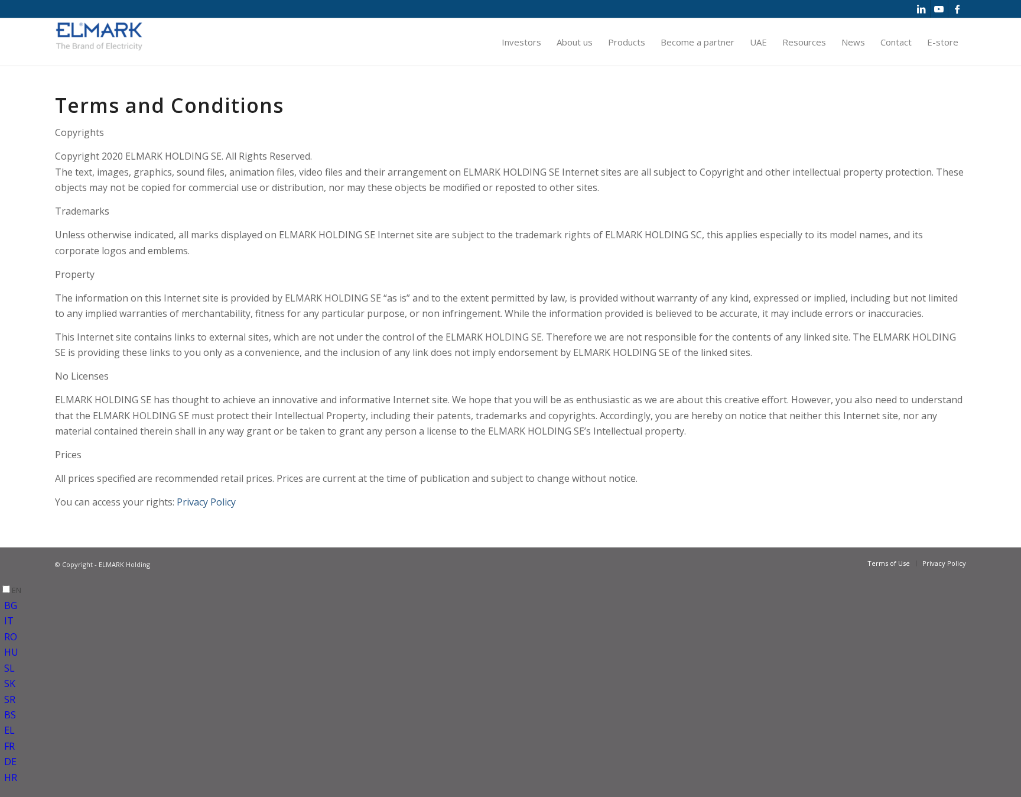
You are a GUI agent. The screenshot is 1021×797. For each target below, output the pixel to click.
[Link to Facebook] (957, 9)
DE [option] (10, 761)
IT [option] (9, 620)
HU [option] (11, 652)
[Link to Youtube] (939, 9)
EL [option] (9, 730)
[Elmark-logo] (99, 42)
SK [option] (9, 683)
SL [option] (9, 668)
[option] (512, 605)
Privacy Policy (206, 501)
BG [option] (10, 605)
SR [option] (9, 699)
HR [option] (10, 777)
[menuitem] (521, 42)
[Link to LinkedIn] (921, 9)
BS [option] (10, 714)
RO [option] (10, 636)
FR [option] (9, 746)
